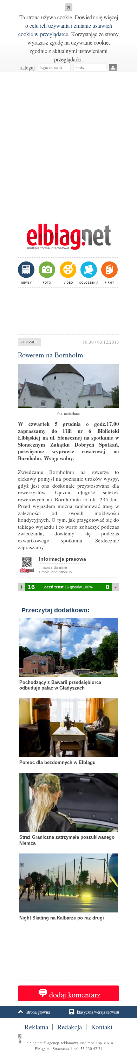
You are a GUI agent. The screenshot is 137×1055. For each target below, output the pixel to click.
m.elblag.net (68, 237)
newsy (27, 272)
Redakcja (69, 1027)
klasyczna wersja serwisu (98, 1012)
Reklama (36, 1027)
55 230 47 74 (91, 1048)
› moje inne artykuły (55, 572)
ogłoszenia (88, 272)
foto (46, 272)
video (67, 272)
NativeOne (68, 929)
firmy (108, 272)
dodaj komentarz (74, 994)
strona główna (38, 1012)
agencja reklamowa (63, 1042)
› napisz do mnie (53, 567)
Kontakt (101, 1027)
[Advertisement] (68, 144)
